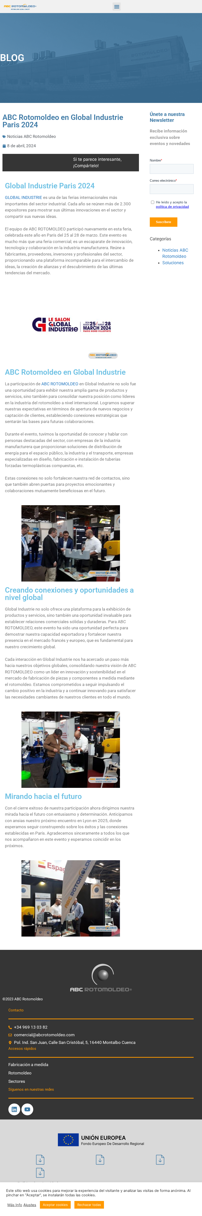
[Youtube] (27, 1109)
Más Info (14, 1205)
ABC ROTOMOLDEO (59, 383)
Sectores (16, 1081)
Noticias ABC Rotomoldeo (31, 136)
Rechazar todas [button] (89, 1205)
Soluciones (173, 262)
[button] (117, 6)
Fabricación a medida (28, 1064)
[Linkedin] (14, 1109)
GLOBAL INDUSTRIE (23, 197)
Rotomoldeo (20, 1072)
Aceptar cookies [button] (55, 1205)
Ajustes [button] (29, 1205)
